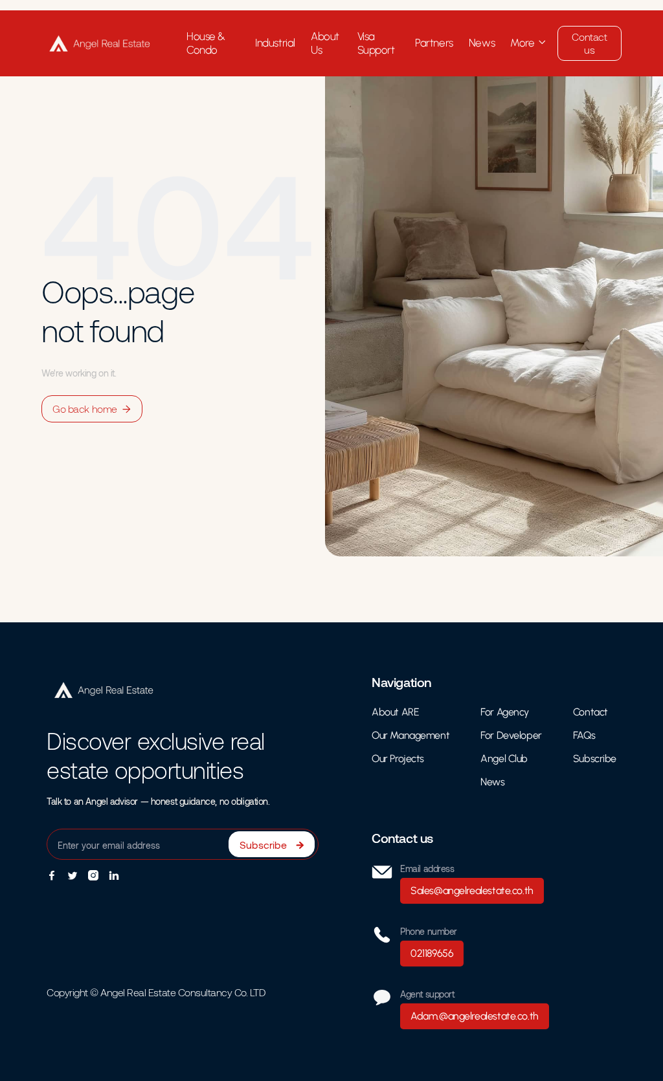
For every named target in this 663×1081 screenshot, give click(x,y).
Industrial (275, 42)
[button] (528, 43)
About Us (325, 43)
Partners (434, 42)
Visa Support (376, 43)
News (482, 42)
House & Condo (205, 43)
